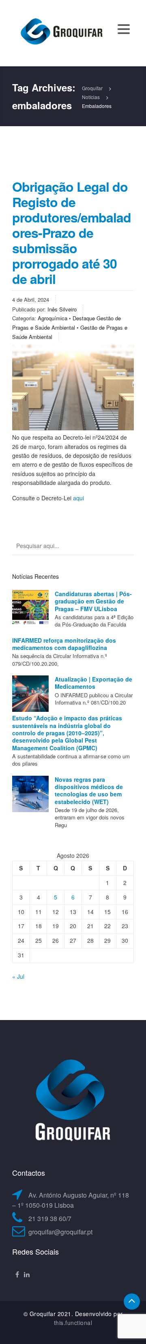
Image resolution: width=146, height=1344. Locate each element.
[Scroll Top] (132, 1301)
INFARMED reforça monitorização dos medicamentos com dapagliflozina (64, 644)
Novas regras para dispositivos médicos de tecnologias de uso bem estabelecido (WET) (89, 790)
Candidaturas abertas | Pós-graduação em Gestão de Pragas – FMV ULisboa (93, 601)
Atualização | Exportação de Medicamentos (93, 682)
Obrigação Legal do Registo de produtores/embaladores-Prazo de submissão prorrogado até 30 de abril (71, 232)
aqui (78, 498)
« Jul (18, 976)
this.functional (73, 1323)
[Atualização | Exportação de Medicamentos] (30, 693)
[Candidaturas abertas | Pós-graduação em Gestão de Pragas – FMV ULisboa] (30, 608)
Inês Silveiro (62, 309)
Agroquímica (52, 318)
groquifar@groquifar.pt (60, 1231)
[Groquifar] (61, 32)
